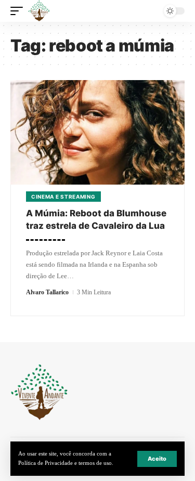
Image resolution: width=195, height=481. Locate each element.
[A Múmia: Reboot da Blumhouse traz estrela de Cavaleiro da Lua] (97, 132)
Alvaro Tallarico (47, 292)
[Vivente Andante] (39, 11)
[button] (157, 459)
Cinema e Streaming (63, 196)
